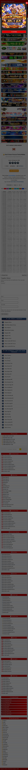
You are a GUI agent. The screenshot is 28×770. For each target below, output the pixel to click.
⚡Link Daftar (14, 31)
